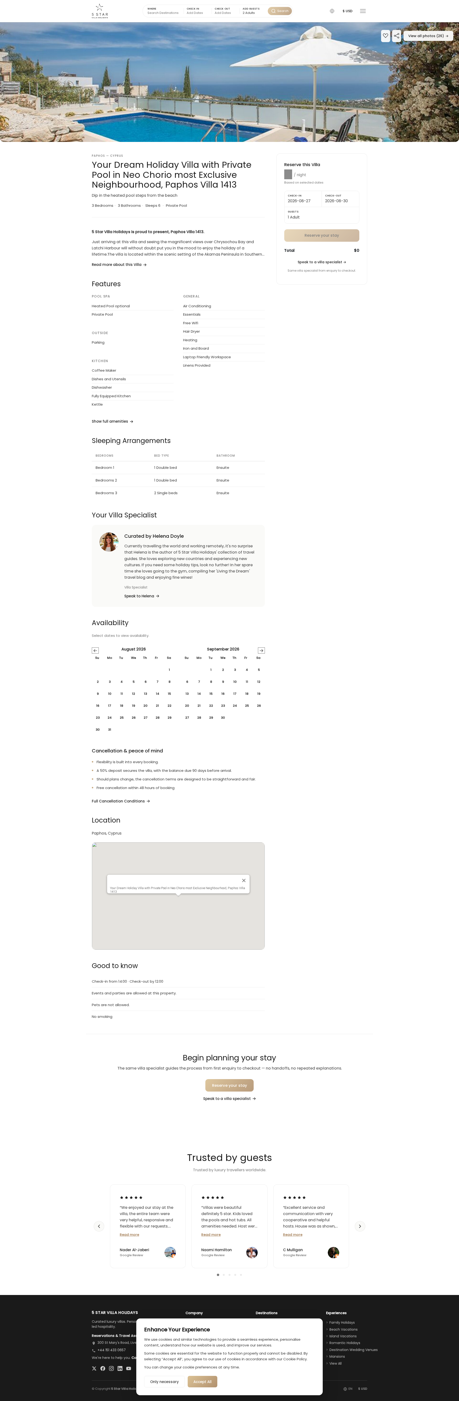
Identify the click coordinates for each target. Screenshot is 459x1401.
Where (152, 9)
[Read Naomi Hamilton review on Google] (212, 1197)
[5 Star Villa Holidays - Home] (100, 11)
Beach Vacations (343, 1329)
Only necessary (164, 1381)
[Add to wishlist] (385, 36)
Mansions (337, 1356)
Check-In (294, 195)
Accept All (202, 1381)
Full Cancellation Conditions (118, 801)
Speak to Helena (139, 596)
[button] (332, 11)
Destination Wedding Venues (353, 1349)
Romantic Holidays (344, 1342)
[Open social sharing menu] (396, 36)
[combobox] (254, 13)
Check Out (222, 9)
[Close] (244, 880)
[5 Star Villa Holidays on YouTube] (128, 1368)
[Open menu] (363, 11)
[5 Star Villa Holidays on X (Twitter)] (94, 1368)
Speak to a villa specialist (322, 262)
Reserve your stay (229, 1085)
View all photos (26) (428, 36)
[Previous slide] (99, 1226)
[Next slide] (360, 1226)
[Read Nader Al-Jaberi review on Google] (131, 1197)
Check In (193, 9)
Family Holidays (342, 1322)
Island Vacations (343, 1336)
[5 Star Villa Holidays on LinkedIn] (120, 1368)
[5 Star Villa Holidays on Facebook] (102, 1368)
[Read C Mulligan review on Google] (294, 1197)
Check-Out (333, 195)
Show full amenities (110, 421)
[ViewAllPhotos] (229, 82)
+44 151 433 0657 (112, 1350)
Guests (293, 211)
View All (335, 1363)
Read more (129, 1234)
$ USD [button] (347, 11)
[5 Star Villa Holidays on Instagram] (111, 1368)
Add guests (251, 9)
